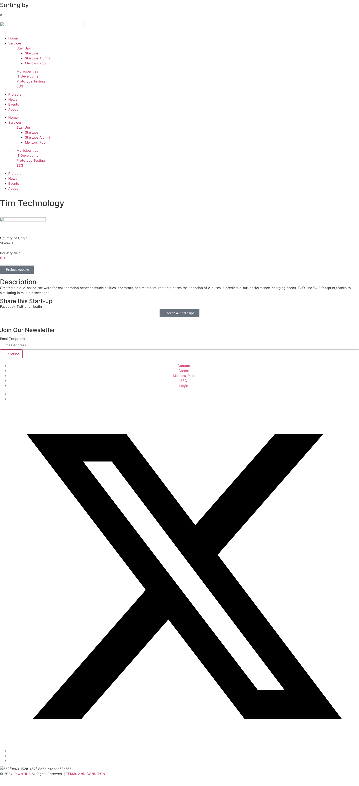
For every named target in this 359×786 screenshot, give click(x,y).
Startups (31, 53)
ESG (20, 86)
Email (12, 338)
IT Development (29, 76)
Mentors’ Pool (36, 63)
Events (13, 104)
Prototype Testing (31, 81)
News (12, 99)
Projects (14, 94)
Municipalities (27, 71)
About (13, 109)
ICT (2, 258)
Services (15, 43)
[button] (8, 306)
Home (13, 38)
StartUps (24, 48)
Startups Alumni (37, 58)
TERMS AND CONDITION (85, 774)
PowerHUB (22, 774)
